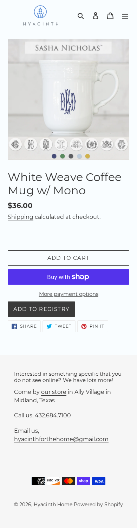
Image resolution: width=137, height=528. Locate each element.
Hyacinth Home (53, 504)
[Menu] (125, 15)
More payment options (68, 294)
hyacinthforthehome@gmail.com (61, 439)
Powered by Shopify (98, 504)
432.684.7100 (53, 415)
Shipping (20, 217)
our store (53, 392)
